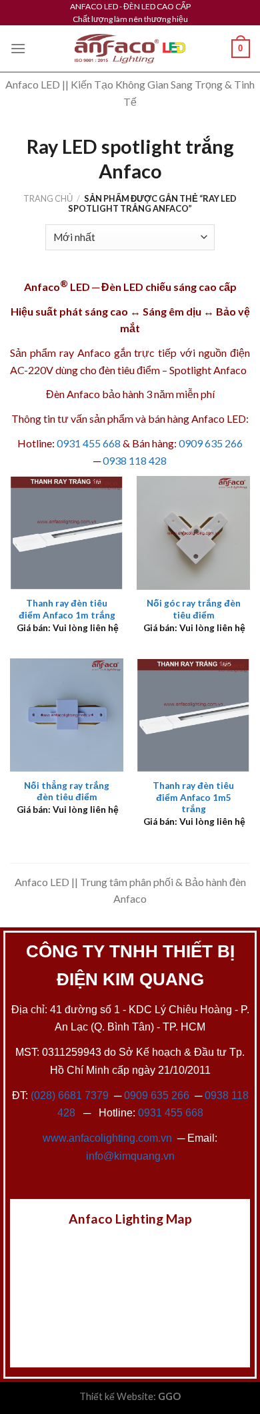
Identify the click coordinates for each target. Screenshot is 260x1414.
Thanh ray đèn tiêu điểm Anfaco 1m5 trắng (193, 797)
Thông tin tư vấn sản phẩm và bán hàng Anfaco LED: (130, 418)
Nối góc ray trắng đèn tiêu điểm (194, 609)
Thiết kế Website (116, 1396)
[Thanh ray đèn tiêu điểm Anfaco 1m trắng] (66, 532)
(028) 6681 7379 (71, 1095)
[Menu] (18, 48)
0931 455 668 (89, 443)
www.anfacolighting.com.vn (107, 1138)
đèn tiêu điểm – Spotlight (155, 369)
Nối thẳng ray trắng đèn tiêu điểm (66, 791)
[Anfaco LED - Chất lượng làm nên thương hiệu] (130, 49)
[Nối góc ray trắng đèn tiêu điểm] (193, 533)
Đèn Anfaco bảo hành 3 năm (110, 393)
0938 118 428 (135, 460)
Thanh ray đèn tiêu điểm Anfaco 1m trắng (67, 609)
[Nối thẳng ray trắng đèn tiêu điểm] (66, 715)
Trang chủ (48, 198)
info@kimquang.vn (130, 1156)
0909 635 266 (211, 443)
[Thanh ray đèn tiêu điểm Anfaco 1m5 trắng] (193, 715)
